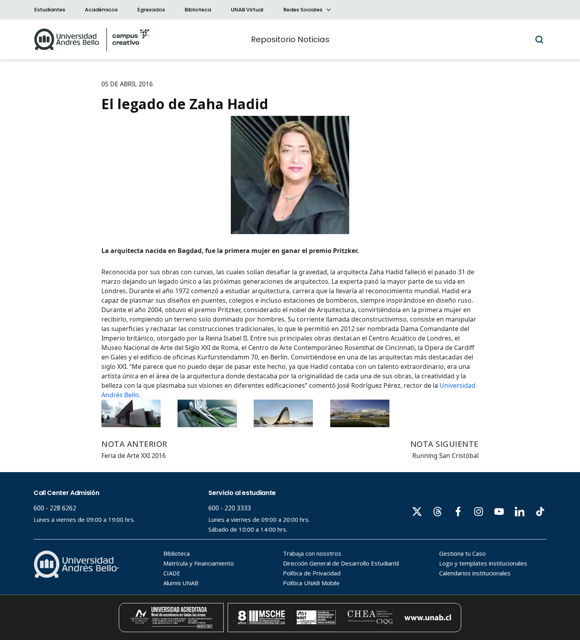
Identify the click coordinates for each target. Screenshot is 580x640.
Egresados (151, 9)
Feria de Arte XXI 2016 (133, 455)
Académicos (101, 9)
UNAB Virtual (247, 9)
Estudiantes (49, 9)
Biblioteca (198, 9)
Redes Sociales (303, 9)
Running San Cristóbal (445, 455)
